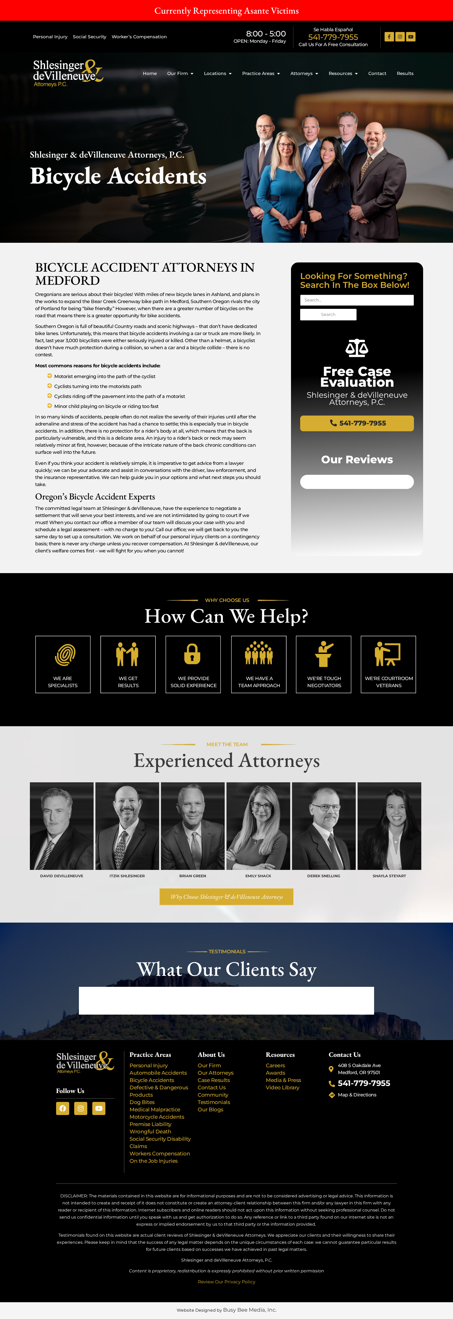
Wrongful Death (150, 1131)
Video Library (282, 1087)
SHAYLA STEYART (389, 876)
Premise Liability (150, 1124)
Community (213, 1095)
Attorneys (301, 73)
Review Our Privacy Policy (226, 1281)
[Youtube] (411, 36)
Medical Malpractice (155, 1109)
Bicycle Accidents (152, 1080)
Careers (275, 1065)
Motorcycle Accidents (157, 1117)
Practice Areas (258, 73)
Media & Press (283, 1080)
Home (150, 73)
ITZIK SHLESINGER (127, 876)
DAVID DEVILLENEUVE (61, 876)
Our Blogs (210, 1109)
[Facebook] (62, 1108)
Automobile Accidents (158, 1073)
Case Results (214, 1080)
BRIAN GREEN (192, 876)
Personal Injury (50, 36)
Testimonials (214, 1102)
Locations (215, 73)
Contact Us (211, 1087)
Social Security (89, 36)
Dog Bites (142, 1102)
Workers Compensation (160, 1153)
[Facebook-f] (389, 36)
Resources (340, 73)
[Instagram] (400, 36)
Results (405, 73)
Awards (275, 1073)
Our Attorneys (216, 1073)
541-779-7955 (333, 37)
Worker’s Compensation (139, 36)
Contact (377, 73)
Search (328, 314)
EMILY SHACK (258, 876)
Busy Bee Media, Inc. (250, 1310)
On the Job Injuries (154, 1161)
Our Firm (177, 73)
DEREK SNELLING (323, 876)
